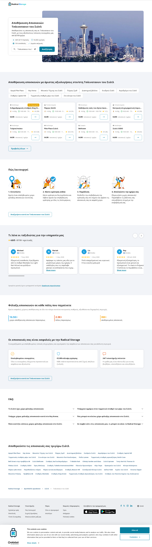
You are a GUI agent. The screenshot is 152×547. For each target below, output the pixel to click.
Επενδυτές (12, 513)
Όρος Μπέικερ (39, 466)
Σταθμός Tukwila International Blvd (60, 466)
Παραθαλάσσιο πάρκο (32, 470)
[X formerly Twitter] (124, 506)
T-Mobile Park (75, 461)
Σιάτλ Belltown (37, 461)
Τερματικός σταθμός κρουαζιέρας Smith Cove (108, 457)
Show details (32, 543)
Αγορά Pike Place (14, 453)
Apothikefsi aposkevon (32, 489)
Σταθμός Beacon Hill (72, 470)
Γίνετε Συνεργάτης (14, 517)
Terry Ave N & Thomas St (125, 461)
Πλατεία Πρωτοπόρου (84, 466)
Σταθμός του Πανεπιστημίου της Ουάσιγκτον (122, 474)
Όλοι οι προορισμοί (52, 510)
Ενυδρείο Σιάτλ (89, 453)
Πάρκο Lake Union (15, 470)
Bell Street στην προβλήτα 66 (19, 461)
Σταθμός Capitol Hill (124, 453)
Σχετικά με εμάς (13, 510)
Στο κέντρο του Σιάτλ (46, 457)
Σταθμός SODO (25, 466)
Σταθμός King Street (58, 474)
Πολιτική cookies (68, 517)
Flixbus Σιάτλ (13, 466)
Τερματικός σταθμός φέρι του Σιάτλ (22, 457)
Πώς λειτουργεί (30, 510)
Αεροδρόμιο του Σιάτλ (106, 453)
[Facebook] (121, 506)
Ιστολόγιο (48, 513)
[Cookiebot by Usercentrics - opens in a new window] (13, 543)
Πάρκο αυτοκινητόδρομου (53, 470)
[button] (35, 49)
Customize (134, 537)
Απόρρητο (66, 513)
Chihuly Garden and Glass (92, 461)
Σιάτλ (47, 489)
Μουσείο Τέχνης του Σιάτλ (43, 453)
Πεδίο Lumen (84, 457)
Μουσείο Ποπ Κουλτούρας (66, 457)
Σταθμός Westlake (42, 474)
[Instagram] (128, 506)
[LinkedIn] (131, 506)
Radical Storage (14, 489)
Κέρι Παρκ (98, 466)
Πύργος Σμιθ (59, 453)
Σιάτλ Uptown (109, 461)
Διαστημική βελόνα (74, 453)
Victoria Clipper (136, 470)
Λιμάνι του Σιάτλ (121, 470)
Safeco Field (108, 470)
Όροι (64, 510)
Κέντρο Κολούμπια (130, 466)
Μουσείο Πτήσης (14, 474)
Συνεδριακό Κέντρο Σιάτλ (92, 470)
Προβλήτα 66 (28, 474)
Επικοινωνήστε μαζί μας (33, 517)
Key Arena (26, 453)
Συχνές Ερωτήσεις (31, 513)
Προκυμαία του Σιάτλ (113, 466)
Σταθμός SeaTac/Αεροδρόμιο (56, 461)
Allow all (135, 530)
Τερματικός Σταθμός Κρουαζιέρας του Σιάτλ (85, 474)
